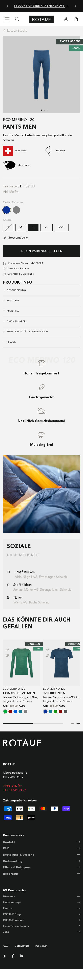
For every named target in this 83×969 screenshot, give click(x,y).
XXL (61, 227)
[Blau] (15, 712)
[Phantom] (65, 712)
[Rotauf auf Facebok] (13, 956)
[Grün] (5, 712)
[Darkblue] (6, 210)
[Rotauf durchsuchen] (17, 19)
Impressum (41, 946)
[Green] (55, 712)
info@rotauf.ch (12, 785)
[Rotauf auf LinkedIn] (21, 956)
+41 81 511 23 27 (14, 790)
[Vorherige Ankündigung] (7, 6)
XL (46, 227)
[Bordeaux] (10, 712)
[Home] (41, 19)
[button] (76, 19)
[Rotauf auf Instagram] (4, 956)
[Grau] (16, 210)
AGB (5, 946)
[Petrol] (20, 712)
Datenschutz (22, 946)
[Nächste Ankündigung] (75, 6)
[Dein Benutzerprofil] (66, 19)
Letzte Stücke (17, 30)
